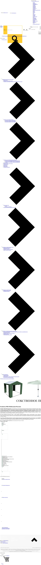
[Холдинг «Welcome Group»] (6, 479)
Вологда (34, 20)
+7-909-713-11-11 (2, 541)
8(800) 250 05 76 (6, 12)
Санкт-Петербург (35, 16)
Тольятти (34, 15)
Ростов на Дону (35, 19)
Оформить (7, 555)
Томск (34, 12)
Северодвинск (34, 8)
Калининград (34, 22)
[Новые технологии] (5, 497)
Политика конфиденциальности (36, 547)
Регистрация (26, 30)
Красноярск (34, 6)
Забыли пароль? (33, 29)
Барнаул (34, 21)
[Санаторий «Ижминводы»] (6, 485)
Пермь (34, 11)
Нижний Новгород (35, 4)
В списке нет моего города (36, 24)
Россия (34, 2)
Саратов (34, 5)
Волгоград (34, 9)
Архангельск (34, 18)
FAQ (11, 536)
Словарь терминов (22, 536)
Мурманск (34, 7)
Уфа (33, 13)
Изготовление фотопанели (13, 538)
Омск (33, 17)
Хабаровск (34, 14)
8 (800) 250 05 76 (5, 540)
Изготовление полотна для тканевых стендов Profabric (14, 540)
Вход (24, 30)
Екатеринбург (34, 3)
